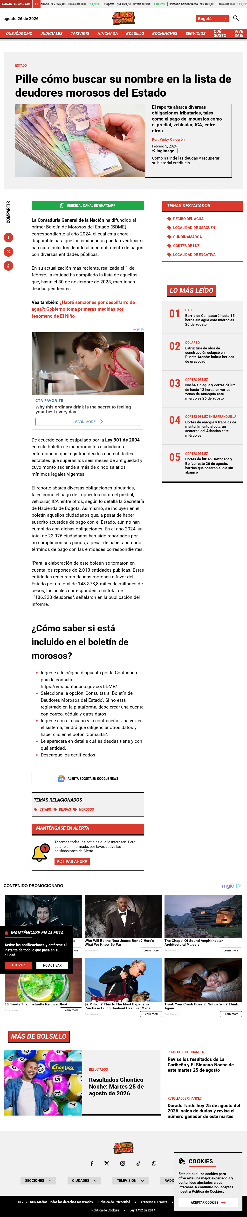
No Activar (52, 965)
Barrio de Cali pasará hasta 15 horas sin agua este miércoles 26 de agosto (210, 320)
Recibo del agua (188, 219)
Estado (45, 809)
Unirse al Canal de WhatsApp (91, 205)
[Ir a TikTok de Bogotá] (139, 1163)
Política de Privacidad (114, 1202)
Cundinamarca (187, 237)
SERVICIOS (195, 33)
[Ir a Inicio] (123, 18)
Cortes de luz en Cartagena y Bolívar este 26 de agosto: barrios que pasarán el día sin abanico (209, 466)
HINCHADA (107, 33)
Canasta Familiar (16, 4)
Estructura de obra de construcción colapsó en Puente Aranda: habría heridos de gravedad (209, 355)
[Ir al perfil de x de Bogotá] (106, 1163)
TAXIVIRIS (80, 33)
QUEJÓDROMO (19, 33)
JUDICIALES (51, 33)
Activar (18, 965)
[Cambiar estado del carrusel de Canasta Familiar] (36, 4)
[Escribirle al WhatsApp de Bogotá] (154, 1163)
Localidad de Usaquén (194, 228)
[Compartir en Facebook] (8, 237)
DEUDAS (65, 809)
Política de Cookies (207, 1191)
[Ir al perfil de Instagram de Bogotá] (122, 1163)
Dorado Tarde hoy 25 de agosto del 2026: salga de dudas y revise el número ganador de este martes (204, 1111)
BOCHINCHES (164, 33)
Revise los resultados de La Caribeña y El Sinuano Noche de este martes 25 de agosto (201, 1065)
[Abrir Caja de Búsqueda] (236, 18)
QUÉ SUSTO (220, 33)
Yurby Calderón (172, 139)
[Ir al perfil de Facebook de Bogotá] (92, 1163)
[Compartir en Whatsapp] (8, 266)
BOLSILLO (135, 33)
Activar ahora (72, 861)
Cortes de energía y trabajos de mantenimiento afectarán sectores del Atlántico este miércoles (210, 429)
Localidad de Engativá (194, 255)
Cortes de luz (186, 246)
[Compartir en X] (8, 252)
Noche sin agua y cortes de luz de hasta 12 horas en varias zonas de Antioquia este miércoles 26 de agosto (210, 392)
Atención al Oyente (153, 1202)
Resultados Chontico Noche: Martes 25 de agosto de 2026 (116, 1087)
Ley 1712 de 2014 (143, 1210)
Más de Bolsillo (39, 1036)
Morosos (86, 809)
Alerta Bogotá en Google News (93, 778)
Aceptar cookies (204, 1202)
